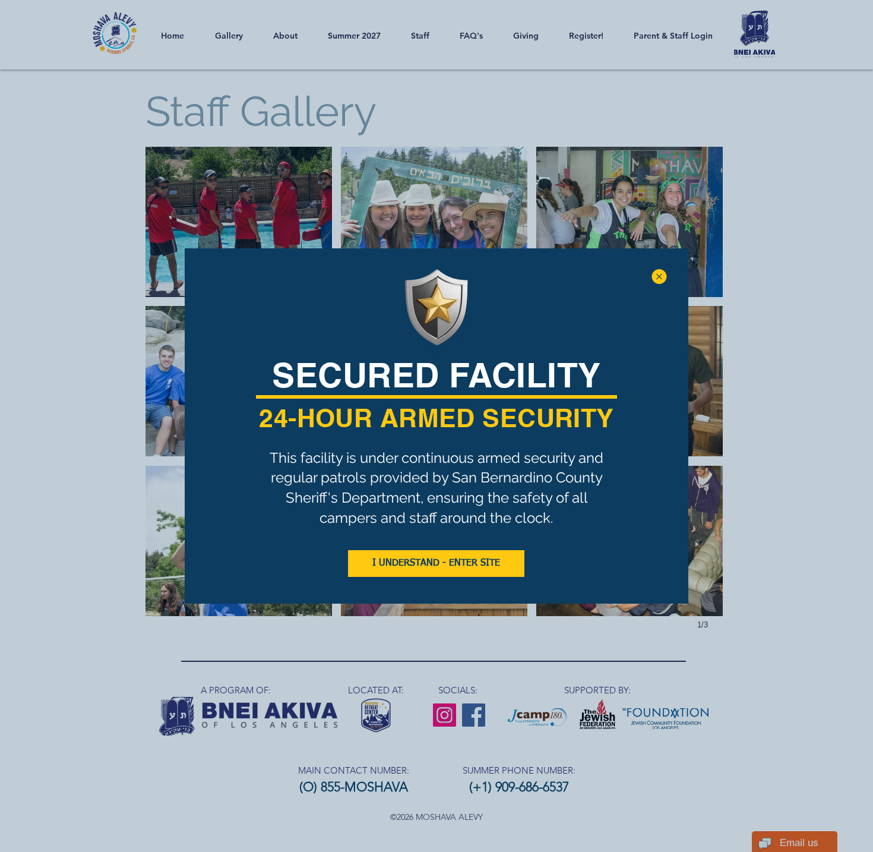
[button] (659, 276)
